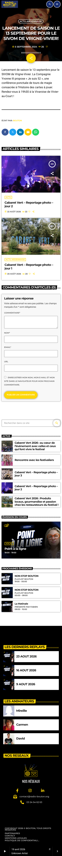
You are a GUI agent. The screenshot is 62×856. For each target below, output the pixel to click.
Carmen (22, 724)
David (20, 738)
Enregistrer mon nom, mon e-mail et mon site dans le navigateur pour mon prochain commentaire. (29, 381)
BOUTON (17, 120)
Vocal (9, 543)
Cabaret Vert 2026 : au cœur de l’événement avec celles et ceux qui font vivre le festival (35, 446)
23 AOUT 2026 (26, 656)
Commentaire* (12, 313)
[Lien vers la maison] (9, 4)
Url (6, 362)
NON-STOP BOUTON (26, 576)
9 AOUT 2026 (25, 684)
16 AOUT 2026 (26, 670)
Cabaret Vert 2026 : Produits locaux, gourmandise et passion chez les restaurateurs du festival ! (37, 502)
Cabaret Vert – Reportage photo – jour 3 (36, 474)
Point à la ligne (15, 549)
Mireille (21, 711)
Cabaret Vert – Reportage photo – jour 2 (29, 204)
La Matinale (21, 603)
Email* (7, 347)
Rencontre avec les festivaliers (34, 460)
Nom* (7, 333)
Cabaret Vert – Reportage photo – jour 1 (29, 266)
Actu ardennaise (31, 21)
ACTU (8, 197)
